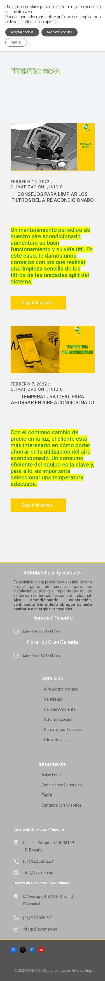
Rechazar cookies (59, 32)
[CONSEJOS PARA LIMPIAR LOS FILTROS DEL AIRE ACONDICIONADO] (53, 147)
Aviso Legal (51, 775)
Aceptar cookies (22, 32)
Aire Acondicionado (61, 689)
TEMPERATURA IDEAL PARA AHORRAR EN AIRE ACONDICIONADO (52, 400)
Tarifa (46, 795)
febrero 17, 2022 (30, 181)
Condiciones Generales (61, 785)
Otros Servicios (57, 739)
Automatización (58, 719)
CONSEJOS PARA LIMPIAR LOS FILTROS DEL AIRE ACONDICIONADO (52, 197)
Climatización (28, 187)
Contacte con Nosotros (61, 805)
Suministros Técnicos (63, 729)
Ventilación (54, 699)
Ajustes (16, 42)
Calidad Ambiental (60, 709)
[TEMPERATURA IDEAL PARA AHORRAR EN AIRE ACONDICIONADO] (53, 349)
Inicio (56, 187)
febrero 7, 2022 (29, 384)
